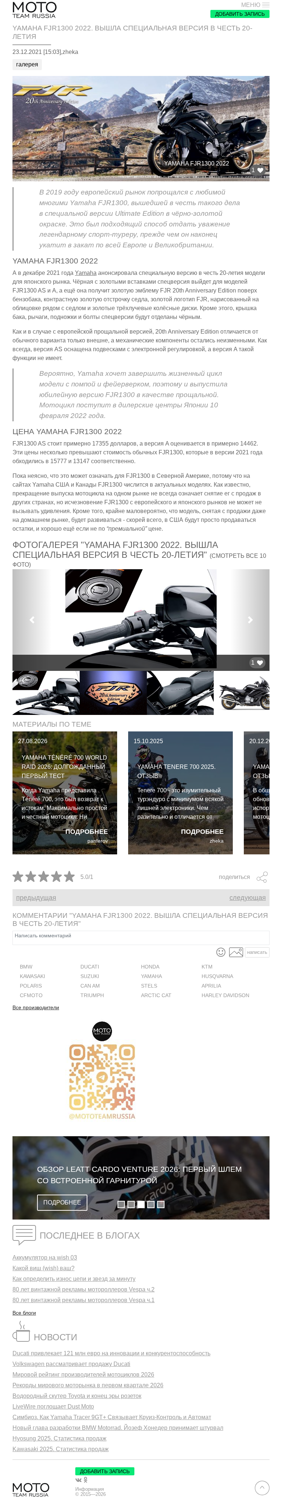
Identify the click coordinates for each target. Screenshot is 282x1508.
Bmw (26, 967)
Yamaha (86, 273)
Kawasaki (32, 976)
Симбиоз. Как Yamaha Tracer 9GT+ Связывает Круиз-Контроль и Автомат (111, 1417)
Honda (150, 967)
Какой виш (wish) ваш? (43, 1268)
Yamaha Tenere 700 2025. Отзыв (176, 771)
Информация (89, 1489)
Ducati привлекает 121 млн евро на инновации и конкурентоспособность (111, 1353)
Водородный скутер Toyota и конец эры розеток (76, 1396)
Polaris (31, 986)
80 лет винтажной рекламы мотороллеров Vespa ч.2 (83, 1289)
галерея (27, 64)
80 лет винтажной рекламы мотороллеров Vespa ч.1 (83, 1300)
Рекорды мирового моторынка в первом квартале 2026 (87, 1385)
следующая (247, 897)
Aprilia (211, 986)
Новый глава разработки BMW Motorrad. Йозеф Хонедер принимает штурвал (117, 1428)
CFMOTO (31, 995)
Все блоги (24, 1312)
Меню (250, 5)
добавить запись (240, 14)
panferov (97, 841)
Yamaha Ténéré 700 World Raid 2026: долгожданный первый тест (64, 767)
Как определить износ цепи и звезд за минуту (73, 1279)
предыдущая (36, 897)
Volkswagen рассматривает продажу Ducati (71, 1364)
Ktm (207, 967)
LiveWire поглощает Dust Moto (53, 1406)
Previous (7, 693)
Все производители (35, 1007)
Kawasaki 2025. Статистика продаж (60, 1449)
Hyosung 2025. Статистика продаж (59, 1438)
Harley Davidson (225, 995)
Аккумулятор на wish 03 (44, 1257)
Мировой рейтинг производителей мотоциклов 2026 (83, 1374)
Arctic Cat (156, 995)
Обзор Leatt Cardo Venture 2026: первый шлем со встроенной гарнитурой (139, 1175)
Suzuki (89, 976)
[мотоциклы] (34, 10)
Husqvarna (217, 976)
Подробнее (86, 831)
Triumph (92, 995)
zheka (217, 841)
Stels (149, 986)
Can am (90, 986)
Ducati (89, 967)
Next (275, 693)
